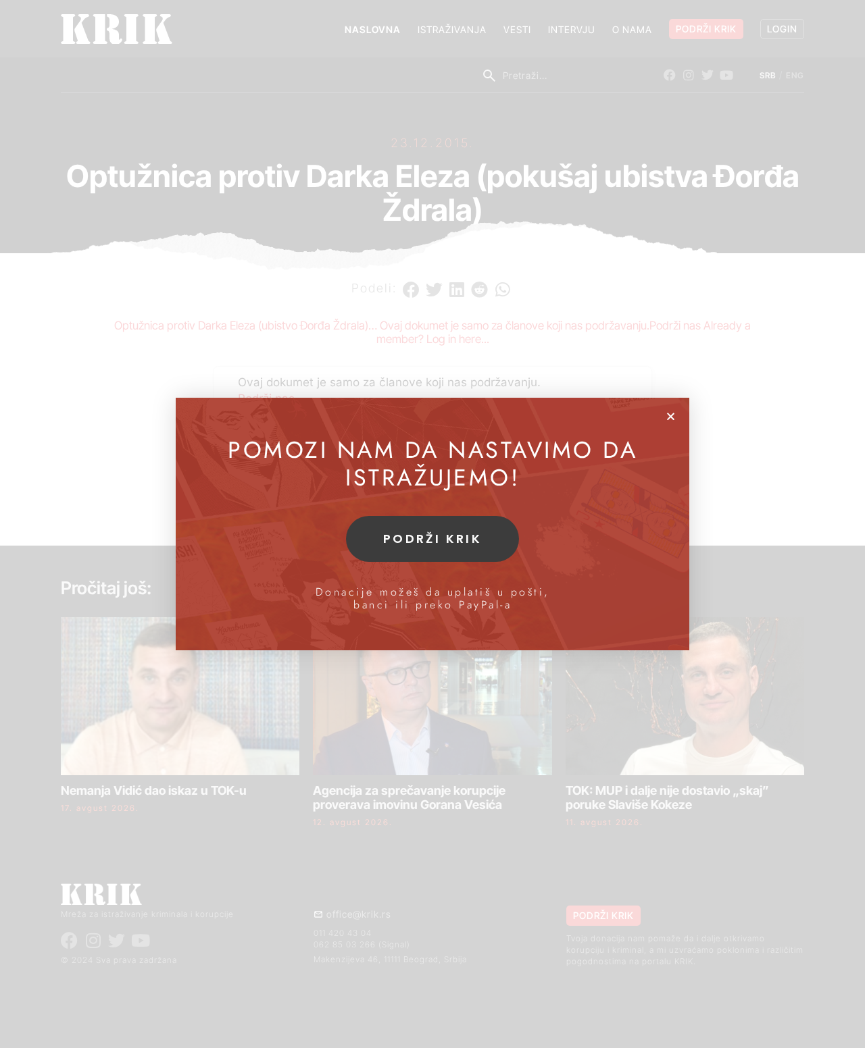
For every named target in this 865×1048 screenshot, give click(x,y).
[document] (432, 524)
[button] (671, 416)
